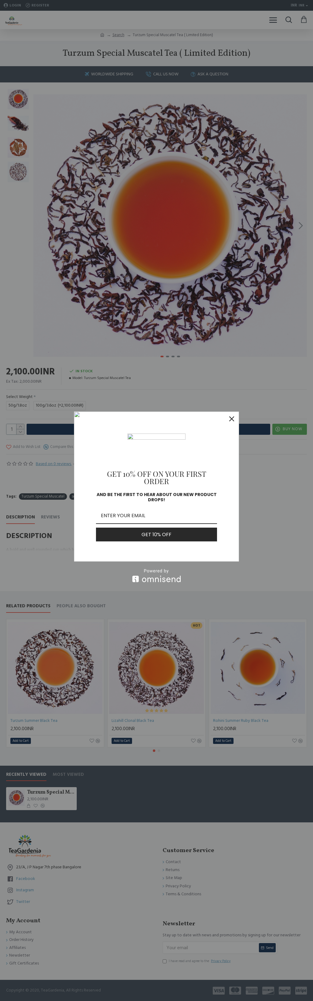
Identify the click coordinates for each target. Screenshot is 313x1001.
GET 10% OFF (156, 534)
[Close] (231, 418)
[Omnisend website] (156, 576)
